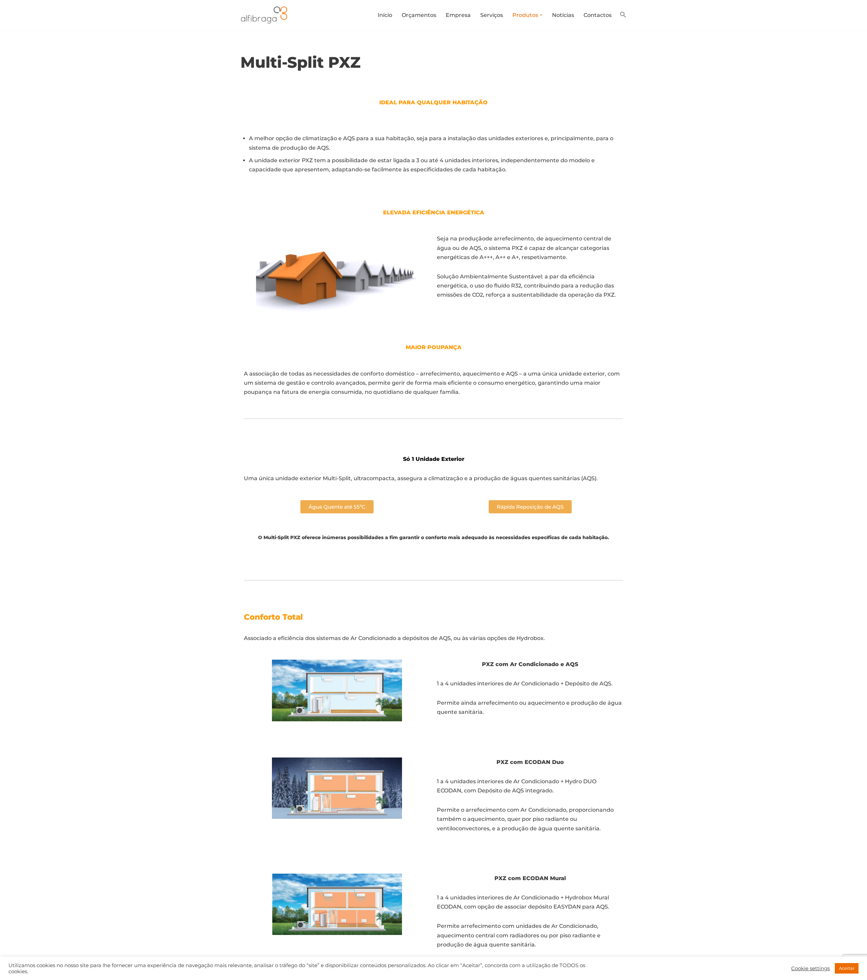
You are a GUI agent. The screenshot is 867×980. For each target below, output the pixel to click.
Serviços (491, 15)
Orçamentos (419, 15)
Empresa (458, 15)
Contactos (598, 15)
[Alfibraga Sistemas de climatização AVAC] (265, 15)
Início (385, 15)
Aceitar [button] (846, 968)
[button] (541, 15)
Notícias (563, 15)
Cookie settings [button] (810, 968)
